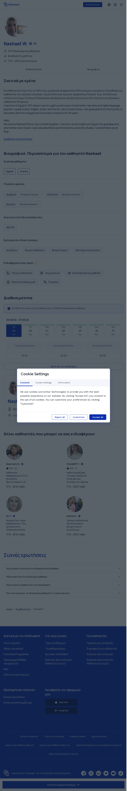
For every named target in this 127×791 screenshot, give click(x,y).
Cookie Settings (44, 382)
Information (64, 382)
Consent (24, 382)
